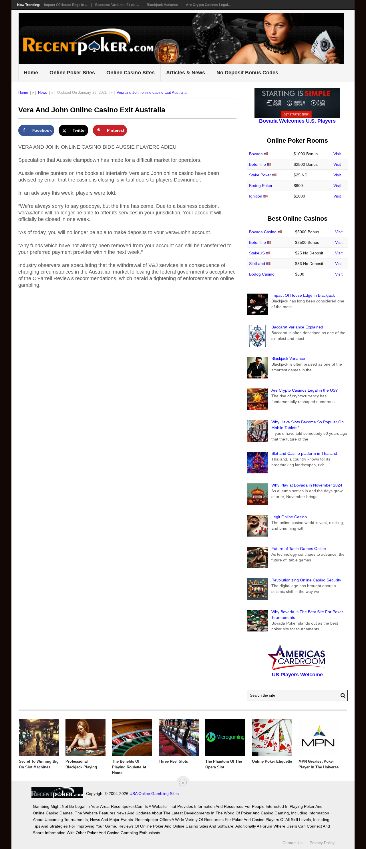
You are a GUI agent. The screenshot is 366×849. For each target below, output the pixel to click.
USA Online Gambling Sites (154, 793)
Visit (337, 154)
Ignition (255, 196)
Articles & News (185, 72)
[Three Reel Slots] (179, 737)
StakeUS (257, 253)
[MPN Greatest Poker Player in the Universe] (319, 737)
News (42, 92)
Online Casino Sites (130, 72)
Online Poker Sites (72, 72)
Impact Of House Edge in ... (65, 5)
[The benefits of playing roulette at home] (132, 737)
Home (31, 72)
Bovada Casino (263, 232)
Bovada (256, 154)
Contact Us (293, 842)
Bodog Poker (260, 185)
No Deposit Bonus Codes (247, 72)
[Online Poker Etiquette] (272, 737)
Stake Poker (260, 175)
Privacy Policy (322, 842)
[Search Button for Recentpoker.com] (341, 695)
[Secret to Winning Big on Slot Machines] (39, 737)
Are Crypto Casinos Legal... (208, 5)
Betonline (257, 164)
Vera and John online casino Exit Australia (151, 92)
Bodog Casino (261, 274)
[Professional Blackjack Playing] (85, 737)
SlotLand (257, 263)
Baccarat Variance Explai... (117, 5)
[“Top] (183, 782)
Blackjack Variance (162, 5)
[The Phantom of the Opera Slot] (225, 737)
